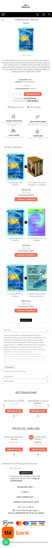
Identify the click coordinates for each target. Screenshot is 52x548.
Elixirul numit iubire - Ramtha (38, 438)
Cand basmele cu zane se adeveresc (38, 402)
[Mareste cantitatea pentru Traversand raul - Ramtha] (20, 94)
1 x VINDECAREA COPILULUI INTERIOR (36, 239)
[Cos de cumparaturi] (43, 14)
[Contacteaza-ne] (37, 14)
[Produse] (3, 15)
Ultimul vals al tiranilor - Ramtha (14, 438)
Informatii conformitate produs (15, 371)
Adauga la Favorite (16, 107)
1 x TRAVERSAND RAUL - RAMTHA (15, 184)
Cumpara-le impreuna (26, 199)
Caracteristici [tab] (8, 377)
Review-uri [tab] (8, 381)
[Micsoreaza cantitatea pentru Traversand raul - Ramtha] (13, 94)
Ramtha (26, 23)
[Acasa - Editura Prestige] (26, 6)
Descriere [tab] (7, 330)
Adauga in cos (33, 94)
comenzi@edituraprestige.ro (27, 510)
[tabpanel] (26, 39)
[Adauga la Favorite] (14, 416)
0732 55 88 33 (27, 507)
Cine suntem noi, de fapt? (14, 401)
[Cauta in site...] (49, 14)
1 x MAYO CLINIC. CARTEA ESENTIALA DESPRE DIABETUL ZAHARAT (36, 295)
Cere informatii (35, 107)
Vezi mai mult (26, 320)
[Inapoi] (2, 20)
